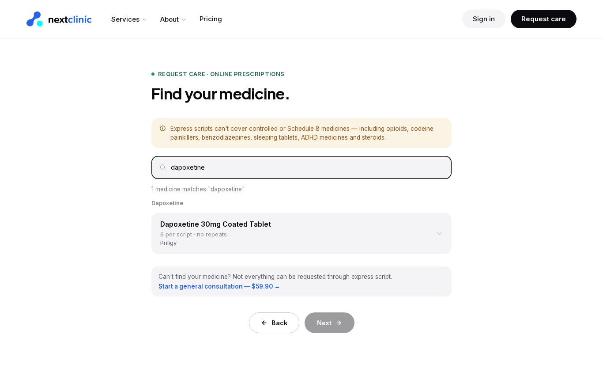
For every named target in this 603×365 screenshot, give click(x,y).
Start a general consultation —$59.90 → (219, 286)
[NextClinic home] (59, 19)
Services (125, 19)
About (169, 19)
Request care (543, 19)
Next (324, 323)
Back (279, 323)
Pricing (211, 19)
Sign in (484, 19)
